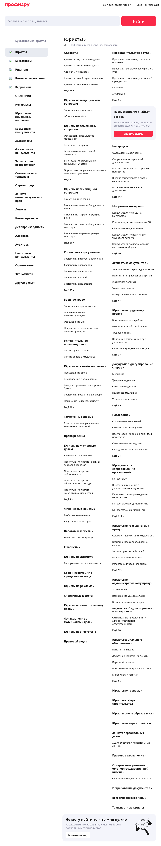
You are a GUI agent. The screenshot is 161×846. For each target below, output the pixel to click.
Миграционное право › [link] (128, 206)
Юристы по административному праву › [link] (132, 581)
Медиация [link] (118, 373)
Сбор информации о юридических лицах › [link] (79, 574)
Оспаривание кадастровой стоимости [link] (79, 153)
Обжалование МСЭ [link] (75, 116)
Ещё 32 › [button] (69, 407)
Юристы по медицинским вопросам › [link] (82, 101)
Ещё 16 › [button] (117, 196)
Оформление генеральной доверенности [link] (127, 160)
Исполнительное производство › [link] (76, 342)
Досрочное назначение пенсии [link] (130, 655)
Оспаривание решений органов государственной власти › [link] (130, 768)
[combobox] (62, 21)
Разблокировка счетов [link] (77, 515)
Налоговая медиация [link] (124, 392)
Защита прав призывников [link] (80, 306)
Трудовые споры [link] (121, 332)
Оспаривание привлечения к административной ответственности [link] (129, 620)
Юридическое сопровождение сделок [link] (129, 543)
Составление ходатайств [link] (78, 283)
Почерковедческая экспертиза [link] (129, 294)
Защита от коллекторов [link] (77, 521)
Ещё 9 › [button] (116, 354)
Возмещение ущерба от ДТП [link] (128, 595)
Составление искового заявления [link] (83, 258)
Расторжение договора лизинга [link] (82, 563)
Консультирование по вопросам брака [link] (82, 387)
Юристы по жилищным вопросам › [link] (80, 190)
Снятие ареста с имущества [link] (79, 356)
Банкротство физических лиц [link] (129, 509)
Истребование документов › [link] (132, 788)
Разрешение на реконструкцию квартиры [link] (82, 235)
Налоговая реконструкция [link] (79, 537)
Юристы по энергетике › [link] (81, 632)
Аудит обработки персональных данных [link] (131, 744)
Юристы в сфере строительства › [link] (123, 701)
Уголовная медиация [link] (124, 398)
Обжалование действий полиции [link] (131, 778)
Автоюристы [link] (119, 589)
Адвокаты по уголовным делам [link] (82, 59)
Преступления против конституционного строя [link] (78, 491)
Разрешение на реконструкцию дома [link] (82, 216)
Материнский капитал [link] (125, 674)
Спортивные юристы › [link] (79, 595)
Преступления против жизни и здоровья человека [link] (82, 463)
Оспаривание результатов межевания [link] (79, 137)
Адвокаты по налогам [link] (76, 71)
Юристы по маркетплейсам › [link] (132, 723)
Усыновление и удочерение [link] (80, 378)
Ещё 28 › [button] (69, 90)
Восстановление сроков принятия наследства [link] (132, 435)
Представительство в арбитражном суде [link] (132, 70)
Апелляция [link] (118, 93)
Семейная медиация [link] (124, 386)
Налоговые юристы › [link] (78, 531)
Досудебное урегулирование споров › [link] (132, 365)
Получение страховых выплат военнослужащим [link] (81, 329)
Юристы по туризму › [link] (127, 690)
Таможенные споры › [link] (78, 417)
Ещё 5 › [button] (116, 99)
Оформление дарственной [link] (127, 152)
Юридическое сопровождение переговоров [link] (129, 496)
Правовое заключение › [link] (129, 755)
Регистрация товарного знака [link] (129, 563)
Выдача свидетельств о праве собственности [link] (129, 179)
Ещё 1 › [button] (68, 499)
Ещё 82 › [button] (117, 570)
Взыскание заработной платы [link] (129, 326)
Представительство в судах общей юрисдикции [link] (132, 79)
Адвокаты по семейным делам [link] (81, 65)
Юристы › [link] (75, 39)
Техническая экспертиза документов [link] (133, 269)
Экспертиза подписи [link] (124, 281)
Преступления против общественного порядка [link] (78, 482)
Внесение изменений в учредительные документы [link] (128, 486)
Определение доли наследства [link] (130, 449)
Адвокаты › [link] (72, 53)
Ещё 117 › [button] (118, 516)
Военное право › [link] (75, 299)
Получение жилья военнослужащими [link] (75, 314)
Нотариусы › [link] (120, 146)
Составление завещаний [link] (126, 421)
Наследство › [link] (121, 415)
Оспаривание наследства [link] (127, 443)
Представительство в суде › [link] (131, 53)
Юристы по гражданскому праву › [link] (130, 527)
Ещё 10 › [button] (117, 253)
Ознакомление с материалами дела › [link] (78, 620)
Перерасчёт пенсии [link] (123, 662)
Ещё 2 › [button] (68, 179)
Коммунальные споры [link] (77, 198)
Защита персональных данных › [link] (128, 734)
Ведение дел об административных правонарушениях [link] (133, 610)
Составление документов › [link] (82, 252)
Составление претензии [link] (78, 271)
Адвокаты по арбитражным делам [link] (83, 78)
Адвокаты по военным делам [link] (81, 84)
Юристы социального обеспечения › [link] (127, 641)
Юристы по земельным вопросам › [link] (80, 127)
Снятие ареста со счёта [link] (77, 350)
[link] (17, 52)
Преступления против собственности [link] (76, 472)
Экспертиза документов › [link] (130, 263)
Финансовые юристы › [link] (79, 509)
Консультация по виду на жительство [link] (127, 214)
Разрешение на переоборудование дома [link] (84, 207)
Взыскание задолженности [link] (127, 557)
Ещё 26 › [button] (69, 242)
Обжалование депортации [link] (127, 228)
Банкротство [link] (119, 478)
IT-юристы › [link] (72, 547)
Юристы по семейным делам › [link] (85, 366)
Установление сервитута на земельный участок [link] (80, 162)
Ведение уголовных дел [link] (78, 455)
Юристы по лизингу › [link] (78, 557)
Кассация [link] (117, 87)
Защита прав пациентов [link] (78, 109)
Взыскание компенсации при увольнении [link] (129, 340)
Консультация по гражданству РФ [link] (131, 222)
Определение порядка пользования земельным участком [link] (85, 171)
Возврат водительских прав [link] (128, 602)
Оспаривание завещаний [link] (127, 427)
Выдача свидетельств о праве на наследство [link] (131, 170)
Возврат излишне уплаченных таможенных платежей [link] (81, 425)
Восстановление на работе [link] (127, 320)
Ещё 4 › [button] (116, 300)
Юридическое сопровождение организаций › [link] (123, 469)
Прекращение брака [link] (75, 372)
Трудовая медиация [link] (123, 380)
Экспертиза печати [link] (123, 288)
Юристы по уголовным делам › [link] (80, 447)
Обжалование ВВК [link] (74, 321)
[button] (26, 41)
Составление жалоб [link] (75, 277)
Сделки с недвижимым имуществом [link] (133, 535)
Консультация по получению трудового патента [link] (129, 236)
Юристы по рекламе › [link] (79, 586)
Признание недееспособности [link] (81, 400)
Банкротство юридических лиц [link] (130, 503)
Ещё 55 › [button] (69, 290)
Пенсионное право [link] (123, 649)
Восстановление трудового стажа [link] (131, 668)
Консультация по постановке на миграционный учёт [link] (130, 245)
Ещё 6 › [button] (116, 680)
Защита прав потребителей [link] (128, 551)
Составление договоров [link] (78, 264)
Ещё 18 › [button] (117, 630)
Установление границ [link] (76, 144)
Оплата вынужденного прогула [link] (130, 348)
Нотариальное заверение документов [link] (127, 189)
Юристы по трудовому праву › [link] (128, 312)
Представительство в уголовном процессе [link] (131, 61)
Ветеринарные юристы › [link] (129, 798)
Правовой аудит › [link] (76, 641)
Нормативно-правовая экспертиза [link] (132, 275)
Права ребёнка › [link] (75, 436)
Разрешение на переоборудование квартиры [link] (84, 225)
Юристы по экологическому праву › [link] (84, 607)
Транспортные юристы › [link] (128, 807)
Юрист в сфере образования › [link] (133, 713)
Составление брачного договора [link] (83, 394)
